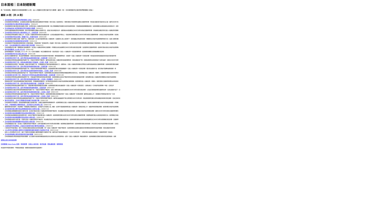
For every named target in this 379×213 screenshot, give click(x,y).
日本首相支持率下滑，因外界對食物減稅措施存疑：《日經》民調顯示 (29, 79)
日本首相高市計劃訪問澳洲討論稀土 (17, 24)
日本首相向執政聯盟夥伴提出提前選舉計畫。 (20, 113)
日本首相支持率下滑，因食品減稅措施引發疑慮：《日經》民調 (26, 62)
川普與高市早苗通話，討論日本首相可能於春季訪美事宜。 (25, 126)
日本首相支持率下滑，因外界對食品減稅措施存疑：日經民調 (26, 58)
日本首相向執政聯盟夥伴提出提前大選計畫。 (20, 117)
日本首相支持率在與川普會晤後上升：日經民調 (21, 32)
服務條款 (60, 144)
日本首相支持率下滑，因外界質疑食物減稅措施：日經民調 (25, 88)
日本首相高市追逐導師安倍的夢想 (16, 41)
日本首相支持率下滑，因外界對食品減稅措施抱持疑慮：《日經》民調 (29, 71)
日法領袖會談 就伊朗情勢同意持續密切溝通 (20, 28)
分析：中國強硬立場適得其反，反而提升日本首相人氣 (24, 105)
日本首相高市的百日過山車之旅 (16, 54)
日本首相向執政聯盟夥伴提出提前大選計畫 (20, 121)
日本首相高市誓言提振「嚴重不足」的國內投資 (21, 37)
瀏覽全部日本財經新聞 (9, 140)
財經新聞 (24, 144)
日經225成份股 (33, 144)
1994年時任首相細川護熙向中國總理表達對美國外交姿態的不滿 (27, 130)
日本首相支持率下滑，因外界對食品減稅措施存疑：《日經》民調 (27, 96)
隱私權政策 (51, 144)
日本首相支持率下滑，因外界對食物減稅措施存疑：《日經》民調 (27, 92)
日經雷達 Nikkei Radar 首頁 (10, 144)
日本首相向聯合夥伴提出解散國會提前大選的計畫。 (23, 109)
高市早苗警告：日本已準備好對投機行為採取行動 (22, 100)
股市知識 (43, 144)
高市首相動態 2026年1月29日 (15, 49)
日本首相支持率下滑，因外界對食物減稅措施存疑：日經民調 (26, 66)
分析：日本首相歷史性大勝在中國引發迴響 (20, 45)
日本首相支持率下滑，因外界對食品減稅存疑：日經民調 (24, 83)
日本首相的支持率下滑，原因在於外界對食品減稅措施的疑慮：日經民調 (30, 75)
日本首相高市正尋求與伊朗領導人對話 (18, 20)
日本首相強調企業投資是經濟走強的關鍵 (19, 134)
